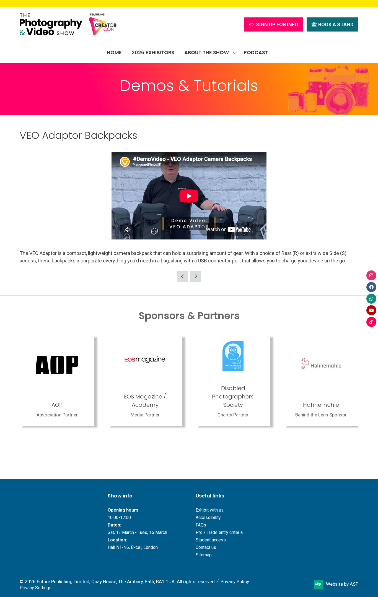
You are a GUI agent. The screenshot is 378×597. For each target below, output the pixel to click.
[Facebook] (371, 287)
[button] (273, 24)
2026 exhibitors (153, 52)
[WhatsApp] (371, 299)
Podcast (256, 52)
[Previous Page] (182, 276)
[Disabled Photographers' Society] (233, 381)
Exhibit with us (210, 510)
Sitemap (204, 554)
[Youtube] (371, 310)
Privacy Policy (235, 581)
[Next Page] (195, 276)
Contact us (206, 547)
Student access (211, 540)
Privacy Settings (35, 587)
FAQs (201, 525)
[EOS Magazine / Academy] (145, 381)
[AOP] (57, 381)
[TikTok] (371, 322)
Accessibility (208, 517)
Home (114, 52)
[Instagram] (371, 275)
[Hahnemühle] (321, 381)
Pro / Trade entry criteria (219, 532)
